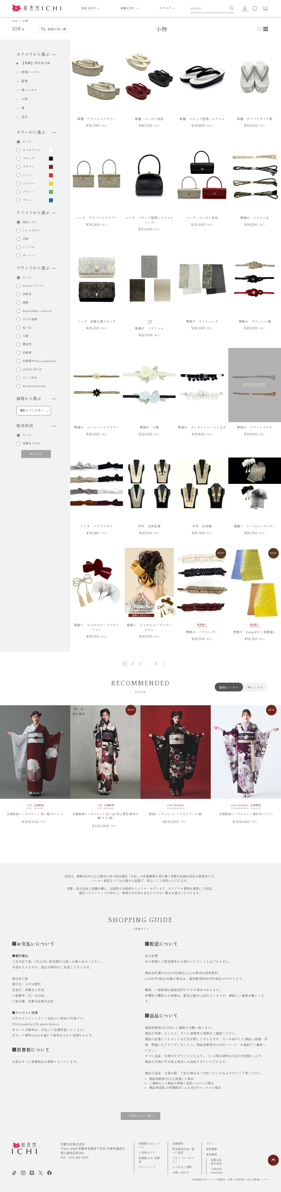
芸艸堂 (27, 294)
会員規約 (177, 1143)
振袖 (24, 81)
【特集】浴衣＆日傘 (35, 63)
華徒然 (27, 344)
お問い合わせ (180, 1172)
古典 (26, 239)
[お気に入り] (255, 9)
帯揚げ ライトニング (202, 322)
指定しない (30, 222)
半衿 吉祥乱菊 (149, 526)
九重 (26, 336)
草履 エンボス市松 (149, 119)
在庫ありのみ (32, 443)
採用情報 (211, 1149)
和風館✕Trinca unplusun (39, 361)
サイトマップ (147, 1167)
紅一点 (27, 327)
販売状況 (24, 426)
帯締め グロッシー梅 (255, 322)
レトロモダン (32, 230)
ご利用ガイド (147, 1152)
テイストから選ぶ (33, 213)
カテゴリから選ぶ (33, 54)
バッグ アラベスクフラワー (96, 218)
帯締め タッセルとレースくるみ (202, 427)
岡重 (26, 302)
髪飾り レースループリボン (255, 526)
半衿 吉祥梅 (202, 526)
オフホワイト (32, 150)
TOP (15, 21)
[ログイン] (245, 9)
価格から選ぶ (28, 399)
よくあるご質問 (182, 1167)
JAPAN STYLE (32, 369)
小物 (25, 21)
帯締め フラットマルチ (254, 427)
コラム (210, 1143)
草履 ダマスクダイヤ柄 (254, 119)
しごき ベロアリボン (97, 526)
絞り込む (36, 453)
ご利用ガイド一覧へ (140, 1116)
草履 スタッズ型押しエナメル (201, 119)
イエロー (29, 183)
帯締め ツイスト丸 (254, 218)
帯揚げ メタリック (149, 329)
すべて (27, 142)
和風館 (27, 352)
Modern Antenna (34, 386)
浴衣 (24, 117)
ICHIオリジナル (34, 286)
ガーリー (29, 255)
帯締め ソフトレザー (202, 632)
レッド (27, 175)
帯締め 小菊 (149, 427)
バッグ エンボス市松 (202, 218)
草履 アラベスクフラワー (96, 119)
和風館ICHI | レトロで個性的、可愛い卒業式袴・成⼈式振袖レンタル (231, 1180)
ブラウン (29, 167)
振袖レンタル (31, 72)
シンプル (29, 247)
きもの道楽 (30, 319)
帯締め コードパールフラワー (96, 427)
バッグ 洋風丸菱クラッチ (96, 322)
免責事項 (211, 1154)
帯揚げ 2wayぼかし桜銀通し (254, 632)
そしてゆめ (30, 377)
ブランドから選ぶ (33, 268)
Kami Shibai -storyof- (38, 311)
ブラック (29, 158)
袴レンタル (29, 90)
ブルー (27, 200)
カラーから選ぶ (30, 132)
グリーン (29, 192)
